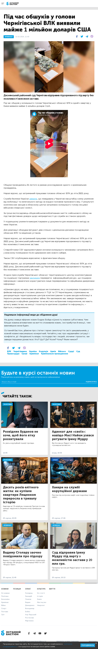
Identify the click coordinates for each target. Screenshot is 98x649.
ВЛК (9, 351)
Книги (39, 599)
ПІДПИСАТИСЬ (91, 382)
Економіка (5, 599)
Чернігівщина (20, 351)
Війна (3, 605)
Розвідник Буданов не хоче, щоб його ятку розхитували (20, 435)
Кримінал (34, 354)
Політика (8, 404)
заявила (33, 198)
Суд (78, 351)
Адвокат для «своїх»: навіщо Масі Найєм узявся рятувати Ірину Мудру (73, 435)
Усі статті (41, 593)
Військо (62, 351)
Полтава (4, 612)
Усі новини (5, 593)
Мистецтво (41, 602)
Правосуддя (13, 354)
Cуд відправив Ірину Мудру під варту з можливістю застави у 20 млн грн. (72, 558)
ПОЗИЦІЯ (17, 589)
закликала (35, 278)
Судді (71, 351)
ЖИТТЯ (52, 589)
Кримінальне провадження (54, 354)
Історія (40, 596)
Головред (29, 593)
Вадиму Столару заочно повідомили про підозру (22, 554)
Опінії (55, 460)
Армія (53, 351)
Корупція (43, 351)
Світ (3, 615)
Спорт (3, 608)
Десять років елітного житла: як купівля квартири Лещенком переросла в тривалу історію (21, 494)
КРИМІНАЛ (9, 37)
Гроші (24, 354)
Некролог (41, 605)
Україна (33, 351)
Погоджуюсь (88, 645)
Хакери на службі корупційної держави (69, 489)
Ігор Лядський (30, 615)
